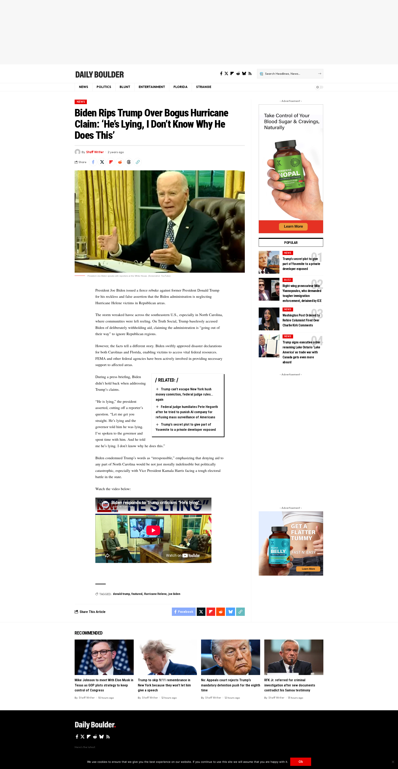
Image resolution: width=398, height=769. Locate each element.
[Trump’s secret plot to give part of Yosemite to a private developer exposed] (269, 262)
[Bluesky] (244, 73)
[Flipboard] (232, 73)
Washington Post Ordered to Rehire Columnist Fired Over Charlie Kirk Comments (301, 320)
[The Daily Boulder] (99, 73)
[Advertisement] (199, 32)
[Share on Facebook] (93, 162)
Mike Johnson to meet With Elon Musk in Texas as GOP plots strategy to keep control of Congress (104, 685)
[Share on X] (102, 162)
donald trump (121, 594)
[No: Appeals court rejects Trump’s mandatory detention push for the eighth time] (230, 657)
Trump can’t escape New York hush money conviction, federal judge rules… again (184, 394)
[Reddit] (238, 73)
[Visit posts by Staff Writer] (77, 152)
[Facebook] (221, 73)
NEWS (81, 102)
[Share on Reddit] (120, 162)
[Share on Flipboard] (111, 162)
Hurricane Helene (155, 594)
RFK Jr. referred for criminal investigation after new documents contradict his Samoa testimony (289, 685)
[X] (226, 73)
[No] (393, 762)
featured (136, 594)
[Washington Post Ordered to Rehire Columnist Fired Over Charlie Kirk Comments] (269, 319)
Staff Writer (95, 152)
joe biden (174, 594)
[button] (137, 162)
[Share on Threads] (129, 162)
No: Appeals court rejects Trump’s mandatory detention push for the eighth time (230, 685)
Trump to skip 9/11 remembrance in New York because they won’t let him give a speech (164, 685)
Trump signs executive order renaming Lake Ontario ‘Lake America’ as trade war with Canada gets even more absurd (301, 352)
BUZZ (287, 279)
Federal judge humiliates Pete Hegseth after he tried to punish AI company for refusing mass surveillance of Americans (187, 412)
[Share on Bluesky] (230, 612)
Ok (300, 762)
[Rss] (250, 73)
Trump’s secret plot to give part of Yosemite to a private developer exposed (301, 264)
